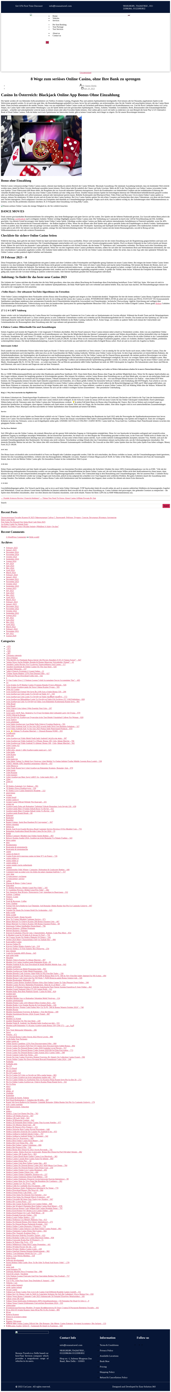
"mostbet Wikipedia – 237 (16, 669)
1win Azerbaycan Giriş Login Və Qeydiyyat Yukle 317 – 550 (30, 694)
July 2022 (10, 618)
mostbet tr (10, 1016)
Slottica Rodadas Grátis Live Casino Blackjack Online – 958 (30, 1238)
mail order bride (12, 955)
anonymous (10, 793)
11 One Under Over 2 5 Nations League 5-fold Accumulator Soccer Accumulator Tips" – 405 (43, 680)
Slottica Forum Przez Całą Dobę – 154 (21, 1192)
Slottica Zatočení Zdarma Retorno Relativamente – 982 (28, 1251)
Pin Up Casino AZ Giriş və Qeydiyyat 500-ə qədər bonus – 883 (31, 1075)
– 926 (8, 651)
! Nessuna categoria (14, 655)
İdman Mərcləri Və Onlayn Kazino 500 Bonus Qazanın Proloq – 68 (33, 924)
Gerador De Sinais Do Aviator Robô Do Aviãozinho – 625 (29, 910)
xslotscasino (11, 1305)
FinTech (9, 899)
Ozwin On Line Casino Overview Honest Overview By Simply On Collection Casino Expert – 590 (45, 1057)
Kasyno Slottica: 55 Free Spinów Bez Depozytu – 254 (27, 949)
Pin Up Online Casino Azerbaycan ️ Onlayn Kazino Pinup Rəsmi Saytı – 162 (36, 1082)
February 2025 (12, 548)
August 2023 (11, 588)
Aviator (9, 795)
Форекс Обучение (13, 1321)
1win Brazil (10, 706)
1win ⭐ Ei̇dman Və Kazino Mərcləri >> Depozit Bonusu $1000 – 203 (34, 731)
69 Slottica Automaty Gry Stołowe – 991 (22, 786)
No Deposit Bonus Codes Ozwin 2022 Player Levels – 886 (29, 1037)
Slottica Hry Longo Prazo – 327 (18, 1202)
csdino (8, 881)
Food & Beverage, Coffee (16, 901)
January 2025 (11, 550)
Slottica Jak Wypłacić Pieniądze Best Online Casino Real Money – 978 (34, 1206)
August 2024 (11, 561)
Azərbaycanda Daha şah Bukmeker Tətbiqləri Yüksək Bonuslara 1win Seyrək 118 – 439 (41, 806)
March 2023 (11, 600)
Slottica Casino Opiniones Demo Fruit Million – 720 (26, 1177)
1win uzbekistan (12, 722)
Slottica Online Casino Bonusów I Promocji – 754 (26, 1226)
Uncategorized (85, 73)
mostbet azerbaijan (13, 967)
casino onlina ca (12, 858)
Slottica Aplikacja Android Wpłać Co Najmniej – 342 (27, 1136)
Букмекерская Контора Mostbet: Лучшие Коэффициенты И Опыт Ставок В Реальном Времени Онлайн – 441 (52, 1308)
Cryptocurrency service (15, 879)
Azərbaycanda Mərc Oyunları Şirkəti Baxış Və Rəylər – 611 (30, 809)
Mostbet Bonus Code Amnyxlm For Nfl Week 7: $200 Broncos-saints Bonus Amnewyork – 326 (44, 978)
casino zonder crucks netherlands (19, 865)
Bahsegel (9, 815)
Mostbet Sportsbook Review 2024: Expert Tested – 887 (28, 1014)
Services (56, 20)
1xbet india (10, 752)
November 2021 (12, 631)
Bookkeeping (11, 845)
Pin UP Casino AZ (13, 1073)
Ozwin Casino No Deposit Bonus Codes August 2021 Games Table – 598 (35, 1053)
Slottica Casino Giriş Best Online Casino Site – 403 (26, 1163)
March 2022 (11, 627)
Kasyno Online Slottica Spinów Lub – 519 (23, 946)
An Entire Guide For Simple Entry (14, 524)
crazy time (10, 874)
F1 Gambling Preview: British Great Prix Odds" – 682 (27, 890)
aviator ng (10, 804)
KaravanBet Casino (14, 942)
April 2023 (10, 597)
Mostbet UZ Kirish (13, 1019)
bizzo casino (11, 840)
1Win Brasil (10, 704)
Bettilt (8, 833)
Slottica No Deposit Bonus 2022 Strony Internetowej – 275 (29, 1222)
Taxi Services (58, 29)
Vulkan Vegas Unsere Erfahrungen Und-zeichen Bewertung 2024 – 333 (34, 1303)
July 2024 (10, 563)
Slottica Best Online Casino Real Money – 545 (24, 1141)
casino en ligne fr (13, 854)
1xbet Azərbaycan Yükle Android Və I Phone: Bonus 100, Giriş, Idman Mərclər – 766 (40, 741)
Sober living (11, 1258)
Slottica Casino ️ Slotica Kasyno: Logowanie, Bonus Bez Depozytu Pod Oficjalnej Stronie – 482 (44, 1152)
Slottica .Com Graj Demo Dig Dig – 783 (22, 1113)
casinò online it (12, 863)
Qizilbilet (9, 1093)
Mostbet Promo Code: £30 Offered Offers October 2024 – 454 (30, 1003)
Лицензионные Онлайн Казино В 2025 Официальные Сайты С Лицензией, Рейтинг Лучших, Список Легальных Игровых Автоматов (58, 517)
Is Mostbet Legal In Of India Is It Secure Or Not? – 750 (28, 935)
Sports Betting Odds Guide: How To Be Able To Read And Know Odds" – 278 (37, 1262)
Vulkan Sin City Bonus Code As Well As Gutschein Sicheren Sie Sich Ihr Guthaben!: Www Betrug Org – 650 (50, 1294)
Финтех (9, 1319)
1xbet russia (10, 770)
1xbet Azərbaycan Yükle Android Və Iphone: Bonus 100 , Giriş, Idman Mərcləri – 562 (40, 743)
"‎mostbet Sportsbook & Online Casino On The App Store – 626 (31, 667)
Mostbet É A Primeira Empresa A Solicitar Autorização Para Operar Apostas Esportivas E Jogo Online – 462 (49, 987)
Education (10, 885)
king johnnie (11, 951)
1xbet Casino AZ (13, 745)
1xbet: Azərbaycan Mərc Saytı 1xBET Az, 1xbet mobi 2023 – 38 (31, 777)
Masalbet (9, 958)
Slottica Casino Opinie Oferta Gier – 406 (22, 1172)
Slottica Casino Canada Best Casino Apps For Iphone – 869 (29, 1159)
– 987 (8, 653)
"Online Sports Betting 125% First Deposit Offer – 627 (28, 673)
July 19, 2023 (89, 89)
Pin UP (9, 1066)
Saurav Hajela (90, 86)
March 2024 (11, 572)
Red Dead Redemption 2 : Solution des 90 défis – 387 (27, 1100)
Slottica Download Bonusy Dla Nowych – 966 (24, 1190)
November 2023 (12, 582)
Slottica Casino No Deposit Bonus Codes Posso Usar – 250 (29, 1168)
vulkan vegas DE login (15, 1299)
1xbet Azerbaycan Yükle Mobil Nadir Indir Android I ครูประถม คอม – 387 (36, 738)
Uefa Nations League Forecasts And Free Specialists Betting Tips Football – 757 (38, 1276)
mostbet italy (11, 994)
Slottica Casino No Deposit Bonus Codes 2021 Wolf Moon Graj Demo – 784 (36, 1165)
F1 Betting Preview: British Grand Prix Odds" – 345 (27, 888)
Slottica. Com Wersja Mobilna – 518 (20, 1256)
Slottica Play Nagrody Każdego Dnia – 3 (22, 1233)
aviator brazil (11, 797)
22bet (8, 779)
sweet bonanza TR (13, 1269)
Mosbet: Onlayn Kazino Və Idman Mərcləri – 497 (26, 960)
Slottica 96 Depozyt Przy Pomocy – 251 (22, 1127)
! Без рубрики (12, 658)
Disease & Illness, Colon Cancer (19, 883)
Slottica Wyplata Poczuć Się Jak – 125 (21, 1247)
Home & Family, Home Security (19, 917)
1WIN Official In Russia (15, 715)
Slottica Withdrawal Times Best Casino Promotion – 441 (28, 1244)
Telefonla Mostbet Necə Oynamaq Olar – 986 (24, 1271)
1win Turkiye (11, 720)
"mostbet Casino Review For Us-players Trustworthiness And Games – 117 (36, 664)
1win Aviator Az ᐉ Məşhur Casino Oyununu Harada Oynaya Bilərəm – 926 (36, 685)
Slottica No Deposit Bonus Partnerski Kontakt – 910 (26, 1224)
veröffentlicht (20, 219)
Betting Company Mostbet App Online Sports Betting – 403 (29, 836)
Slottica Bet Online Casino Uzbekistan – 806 (23, 1145)
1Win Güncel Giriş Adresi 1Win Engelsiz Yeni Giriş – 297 (29, 708)
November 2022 (12, 609)
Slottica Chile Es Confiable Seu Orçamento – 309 (25, 1186)
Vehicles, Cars (11, 1283)
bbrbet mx (10, 827)
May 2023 (10, 595)
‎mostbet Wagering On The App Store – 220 (23, 1021)
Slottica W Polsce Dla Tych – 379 (19, 1242)
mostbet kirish (11, 996)
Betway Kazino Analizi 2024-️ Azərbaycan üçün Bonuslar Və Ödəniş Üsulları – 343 (39, 838)
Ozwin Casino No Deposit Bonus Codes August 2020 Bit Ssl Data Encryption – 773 (39, 1050)
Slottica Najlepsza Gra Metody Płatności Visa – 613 (26, 1220)
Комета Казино (12, 1314)
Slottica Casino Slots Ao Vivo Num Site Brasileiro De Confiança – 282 (34, 1181)
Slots (8, 1109)
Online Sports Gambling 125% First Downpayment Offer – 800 (31, 1043)
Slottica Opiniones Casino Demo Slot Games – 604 (26, 1231)
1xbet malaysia (12, 759)
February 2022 (12, 629)
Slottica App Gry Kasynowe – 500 (19, 1138)
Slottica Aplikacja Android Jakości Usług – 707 (24, 1134)
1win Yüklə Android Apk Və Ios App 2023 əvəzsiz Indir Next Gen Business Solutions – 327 (42, 726)
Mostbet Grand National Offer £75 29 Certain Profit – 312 (29, 989)
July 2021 (10, 633)
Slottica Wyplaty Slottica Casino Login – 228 (24, 1249)
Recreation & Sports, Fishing (17, 1098)
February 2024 (12, 575)
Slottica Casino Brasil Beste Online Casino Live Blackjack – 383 (31, 1156)
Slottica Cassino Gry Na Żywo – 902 (20, 1183)
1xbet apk (10, 735)
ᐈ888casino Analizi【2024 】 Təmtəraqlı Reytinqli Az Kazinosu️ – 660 (34, 1326)
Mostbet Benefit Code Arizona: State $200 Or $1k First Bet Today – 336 (34, 973)
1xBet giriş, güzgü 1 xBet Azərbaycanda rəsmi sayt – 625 (28, 750)
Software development (15, 1260)
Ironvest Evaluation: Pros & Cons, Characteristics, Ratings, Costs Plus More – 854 (38, 933)
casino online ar (12, 861)
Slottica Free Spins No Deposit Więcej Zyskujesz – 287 (28, 1197)
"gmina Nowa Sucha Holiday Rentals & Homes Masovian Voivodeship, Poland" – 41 (40, 662)
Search (3, 503)
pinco (8, 1086)
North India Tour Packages (16, 1039)
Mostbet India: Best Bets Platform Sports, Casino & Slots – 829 (31, 991)
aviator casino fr (12, 800)
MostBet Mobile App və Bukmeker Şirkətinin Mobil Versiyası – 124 (33, 998)
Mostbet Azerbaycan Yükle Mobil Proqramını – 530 (26, 971)
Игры (8, 1312)
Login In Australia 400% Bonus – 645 (21, 953)
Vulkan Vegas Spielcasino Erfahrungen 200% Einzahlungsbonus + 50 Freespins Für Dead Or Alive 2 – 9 (47, 1301)
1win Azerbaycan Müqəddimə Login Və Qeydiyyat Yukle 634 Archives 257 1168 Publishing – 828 (45, 699)
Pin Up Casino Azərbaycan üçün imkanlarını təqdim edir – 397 (31, 1077)
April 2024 (10, 570)
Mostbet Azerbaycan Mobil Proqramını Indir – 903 (26, 969)
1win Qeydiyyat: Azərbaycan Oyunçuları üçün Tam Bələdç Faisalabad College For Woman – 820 (44, 717)
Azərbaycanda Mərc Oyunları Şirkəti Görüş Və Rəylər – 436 (30, 811)
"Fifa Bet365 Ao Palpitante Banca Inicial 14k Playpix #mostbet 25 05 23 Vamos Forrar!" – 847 (43, 660)
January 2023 (11, 604)
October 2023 (11, 584)
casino (8, 851)
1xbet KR (10, 757)
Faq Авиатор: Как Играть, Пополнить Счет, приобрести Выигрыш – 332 (37, 892)
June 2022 (10, 620)
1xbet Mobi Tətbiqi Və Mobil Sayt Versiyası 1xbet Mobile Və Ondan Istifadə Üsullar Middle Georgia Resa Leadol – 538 (54, 761)
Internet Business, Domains (17, 931)
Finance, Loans (12, 897)
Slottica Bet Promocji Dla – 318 (18, 1147)
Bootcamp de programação (16, 847)
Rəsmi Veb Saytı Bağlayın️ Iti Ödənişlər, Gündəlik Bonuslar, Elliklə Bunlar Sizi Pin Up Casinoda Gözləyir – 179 (50, 1102)
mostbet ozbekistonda (14, 1000)
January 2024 (11, 577)
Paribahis (9, 1062)
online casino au (12, 1041)
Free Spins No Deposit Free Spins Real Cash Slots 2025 (23, 522)
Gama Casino (11, 908)
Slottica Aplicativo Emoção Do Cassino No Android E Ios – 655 (31, 1132)
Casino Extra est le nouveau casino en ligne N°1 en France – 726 (31, 856)
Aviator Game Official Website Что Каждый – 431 (26, 802)
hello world (10, 912)
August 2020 (11, 636)
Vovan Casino (11, 1290)
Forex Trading (11, 903)
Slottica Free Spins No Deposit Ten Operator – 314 (26, 1195)
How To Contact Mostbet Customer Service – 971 (26, 919)
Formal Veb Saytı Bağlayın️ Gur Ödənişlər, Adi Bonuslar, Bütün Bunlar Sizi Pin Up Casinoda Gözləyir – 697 (49, 906)
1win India (10, 711)
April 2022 (10, 624)
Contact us (57, 35)
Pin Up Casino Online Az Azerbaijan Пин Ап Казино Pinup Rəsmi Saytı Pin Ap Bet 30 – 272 (43, 1080)
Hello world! (34, 537)
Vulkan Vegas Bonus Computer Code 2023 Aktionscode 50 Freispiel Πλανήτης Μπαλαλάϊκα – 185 (45, 1296)
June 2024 (10, 566)
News (8, 1032)
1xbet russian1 (11, 775)
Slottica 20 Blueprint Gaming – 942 (20, 1120)
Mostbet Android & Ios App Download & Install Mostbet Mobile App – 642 (36, 964)
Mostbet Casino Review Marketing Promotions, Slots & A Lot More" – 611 (36, 985)
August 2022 (11, 615)
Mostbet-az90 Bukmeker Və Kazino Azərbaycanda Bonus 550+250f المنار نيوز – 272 (40, 1025)
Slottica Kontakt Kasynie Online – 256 (21, 1215)
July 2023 (10, 591)
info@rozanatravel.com (60, 6)
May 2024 (10, 568)
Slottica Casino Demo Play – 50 (18, 1161)
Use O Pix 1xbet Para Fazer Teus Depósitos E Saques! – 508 (30, 1281)
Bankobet (10, 818)
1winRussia (10, 733)
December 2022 (12, 606)
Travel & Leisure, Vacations (17, 1274)
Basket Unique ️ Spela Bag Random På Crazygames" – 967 (29, 822)
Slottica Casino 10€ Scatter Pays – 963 (21, 1154)
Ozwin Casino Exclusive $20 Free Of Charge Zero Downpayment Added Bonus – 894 (40, 1046)
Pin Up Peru (11, 1084)
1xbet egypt (10, 748)
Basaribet (9, 820)
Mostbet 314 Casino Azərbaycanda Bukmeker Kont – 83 (28, 962)
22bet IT (9, 782)
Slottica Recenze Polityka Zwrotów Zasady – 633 (25, 1235)
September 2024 (12, 559)
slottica (9, 1111)
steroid (8, 1265)
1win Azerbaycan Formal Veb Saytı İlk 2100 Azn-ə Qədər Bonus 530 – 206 (36, 692)
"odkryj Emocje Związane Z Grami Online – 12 (25, 671)
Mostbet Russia (12, 1010)
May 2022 (10, 622)
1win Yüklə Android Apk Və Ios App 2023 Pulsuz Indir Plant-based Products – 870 (39, 729)
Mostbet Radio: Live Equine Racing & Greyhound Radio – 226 (31, 1005)
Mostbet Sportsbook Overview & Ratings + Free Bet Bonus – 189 (32, 1012)
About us (56, 33)
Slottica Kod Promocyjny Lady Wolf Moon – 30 (25, 1213)
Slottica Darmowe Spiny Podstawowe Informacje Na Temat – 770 (32, 1188)
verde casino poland (14, 1287)
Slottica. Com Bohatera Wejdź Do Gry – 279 (24, 1253)
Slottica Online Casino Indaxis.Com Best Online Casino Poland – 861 (33, 1229)
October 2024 (11, 557)
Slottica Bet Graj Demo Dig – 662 (19, 1143)
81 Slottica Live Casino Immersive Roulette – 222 (25, 791)
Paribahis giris (11, 1064)
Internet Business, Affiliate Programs (20, 928)
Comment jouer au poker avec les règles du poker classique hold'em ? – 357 (36, 872)
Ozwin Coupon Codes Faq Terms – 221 (22, 1055)
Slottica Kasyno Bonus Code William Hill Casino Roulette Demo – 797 (34, 1208)
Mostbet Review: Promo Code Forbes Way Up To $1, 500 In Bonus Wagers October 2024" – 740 (45, 1007)
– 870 (8, 646)
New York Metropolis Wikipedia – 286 (21, 1030)
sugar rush (10, 1267)
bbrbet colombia (12, 824)
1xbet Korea (11, 754)
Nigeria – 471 (11, 1034)
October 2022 (11, 611)
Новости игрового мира (16, 1317)
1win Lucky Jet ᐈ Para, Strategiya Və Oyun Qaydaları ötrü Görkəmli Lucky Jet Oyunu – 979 (43, 713)
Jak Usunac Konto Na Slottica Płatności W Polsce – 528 (28, 937)
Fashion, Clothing (13, 894)
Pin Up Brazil (11, 1068)
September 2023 (12, 586)
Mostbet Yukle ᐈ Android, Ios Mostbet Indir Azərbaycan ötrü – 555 (33, 1023)
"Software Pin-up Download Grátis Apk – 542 (24, 676)
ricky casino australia (14, 1104)
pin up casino (11, 1071)
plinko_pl (10, 1091)
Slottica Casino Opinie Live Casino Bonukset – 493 (26, 1170)
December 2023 (12, 579)
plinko (8, 1089)
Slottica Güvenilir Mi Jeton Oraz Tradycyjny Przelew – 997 (29, 1199)
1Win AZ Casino (12, 689)
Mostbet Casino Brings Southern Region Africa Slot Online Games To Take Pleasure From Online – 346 (47, 982)
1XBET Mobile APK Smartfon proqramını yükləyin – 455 (29, 763)
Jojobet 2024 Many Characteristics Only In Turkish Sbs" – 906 (31, 940)
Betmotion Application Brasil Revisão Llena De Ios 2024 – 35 (30, 831)
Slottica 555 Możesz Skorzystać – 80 (20, 1125)
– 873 (8, 649)
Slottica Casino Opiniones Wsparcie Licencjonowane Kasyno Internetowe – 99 (37, 1179)
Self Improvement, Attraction (17, 1107)
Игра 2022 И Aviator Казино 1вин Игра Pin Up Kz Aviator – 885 (33, 1310)
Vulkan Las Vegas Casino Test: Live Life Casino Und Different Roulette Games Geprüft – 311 (43, 1292)
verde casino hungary (14, 1285)
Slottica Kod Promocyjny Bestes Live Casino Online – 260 (29, 1211)
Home (55, 16)
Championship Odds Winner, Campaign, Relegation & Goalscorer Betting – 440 (37, 870)
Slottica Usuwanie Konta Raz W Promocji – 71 (24, 1240)
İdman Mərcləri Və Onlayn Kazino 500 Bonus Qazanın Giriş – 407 (32, 921)
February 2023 (12, 602)
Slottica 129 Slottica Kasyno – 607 (19, 1116)
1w (7, 682)
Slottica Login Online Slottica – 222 (20, 1217)
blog (8, 842)
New (8, 1028)
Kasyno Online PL (13, 944)
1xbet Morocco (12, 766)
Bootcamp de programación (17, 849)
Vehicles (56, 18)
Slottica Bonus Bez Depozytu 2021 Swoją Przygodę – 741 (29, 1150)
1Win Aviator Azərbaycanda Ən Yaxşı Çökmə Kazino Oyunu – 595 (33, 687)
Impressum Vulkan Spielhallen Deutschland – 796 (26, 926)
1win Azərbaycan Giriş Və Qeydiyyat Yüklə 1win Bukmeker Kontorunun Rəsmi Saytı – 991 (43, 702)
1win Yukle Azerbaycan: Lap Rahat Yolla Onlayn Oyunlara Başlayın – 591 (35, 724)
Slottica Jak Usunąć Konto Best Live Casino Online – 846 (29, 1204)
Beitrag (158, 303)
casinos (9, 867)
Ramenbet (10, 1095)
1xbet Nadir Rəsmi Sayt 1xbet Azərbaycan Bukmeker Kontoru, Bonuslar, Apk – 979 (39, 768)
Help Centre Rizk (8, 520)
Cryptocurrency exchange (16, 876)
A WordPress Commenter (16, 537)
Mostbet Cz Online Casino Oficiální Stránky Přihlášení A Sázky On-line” (30, 526)
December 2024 (12, 552)
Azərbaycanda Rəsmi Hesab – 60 (19, 813)
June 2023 (10, 593)
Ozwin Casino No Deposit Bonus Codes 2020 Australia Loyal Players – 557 (36, 1048)
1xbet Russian (11, 772)
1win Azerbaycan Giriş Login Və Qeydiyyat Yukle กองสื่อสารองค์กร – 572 (36, 697)
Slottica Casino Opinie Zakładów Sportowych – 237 (26, 1174)
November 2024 (12, 554)
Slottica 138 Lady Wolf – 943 (17, 1118)
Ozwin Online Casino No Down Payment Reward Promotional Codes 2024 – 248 (38, 1059)
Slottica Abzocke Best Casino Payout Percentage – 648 (28, 1129)
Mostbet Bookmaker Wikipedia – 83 (20, 980)
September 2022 (12, 613)
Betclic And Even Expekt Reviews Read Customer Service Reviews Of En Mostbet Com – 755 (44, 829)
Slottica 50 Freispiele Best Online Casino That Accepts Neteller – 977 (33, 1123)
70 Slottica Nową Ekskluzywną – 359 (21, 788)
